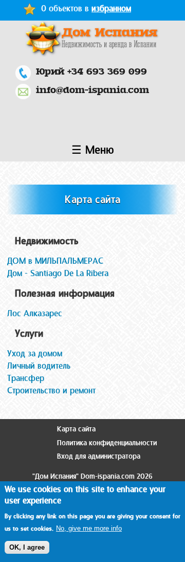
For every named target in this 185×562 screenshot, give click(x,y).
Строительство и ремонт (51, 390)
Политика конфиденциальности (107, 443)
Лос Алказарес (34, 313)
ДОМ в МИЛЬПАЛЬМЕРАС (55, 261)
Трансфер (25, 378)
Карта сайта (76, 429)
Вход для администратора (98, 456)
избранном (111, 8)
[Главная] (92, 39)
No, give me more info (89, 528)
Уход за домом (34, 353)
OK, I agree (27, 547)
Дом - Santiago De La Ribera (57, 273)
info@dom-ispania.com (92, 89)
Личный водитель (38, 366)
